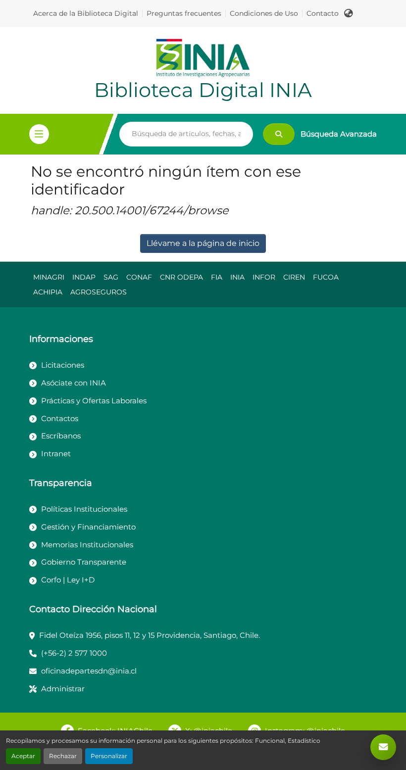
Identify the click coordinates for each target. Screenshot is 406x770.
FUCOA (326, 277)
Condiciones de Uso (264, 13)
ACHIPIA (47, 292)
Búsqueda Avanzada (339, 134)
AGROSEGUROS (98, 292)
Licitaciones (62, 365)
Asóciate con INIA (73, 382)
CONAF (139, 277)
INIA (237, 277)
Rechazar (63, 756)
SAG (110, 277)
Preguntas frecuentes (184, 13)
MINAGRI (48, 277)
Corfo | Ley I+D (68, 579)
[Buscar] (279, 134)
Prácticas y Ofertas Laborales (94, 400)
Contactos (59, 418)
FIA (216, 277)
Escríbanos (61, 435)
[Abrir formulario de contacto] (383, 747)
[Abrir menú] (39, 134)
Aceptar (23, 756)
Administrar (63, 688)
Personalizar (109, 756)
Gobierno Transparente (83, 562)
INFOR (264, 277)
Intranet (56, 453)
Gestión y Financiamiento (88, 526)
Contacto (322, 13)
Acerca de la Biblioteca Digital (85, 13)
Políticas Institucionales (84, 509)
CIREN (294, 277)
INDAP (84, 277)
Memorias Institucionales (87, 544)
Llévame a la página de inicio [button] (203, 243)
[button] (349, 13)
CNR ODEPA (181, 277)
